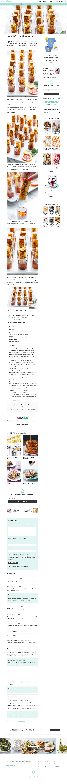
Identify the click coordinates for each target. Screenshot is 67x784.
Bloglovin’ (39, 768)
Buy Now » (51, 196)
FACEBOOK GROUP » (52, 104)
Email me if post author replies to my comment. (19, 566)
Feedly (58, 98)
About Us (46, 760)
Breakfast (18, 424)
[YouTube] (57, 101)
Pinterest (39, 763)
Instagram (39, 761)
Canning (55, 764)
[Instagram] (51, 101)
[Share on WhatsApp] (25, 418)
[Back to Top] (33, 772)
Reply (19, 623)
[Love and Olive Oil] (7, 1)
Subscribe (61, 1)
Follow (56, 1)
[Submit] (59, 112)
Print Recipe (12, 322)
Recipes (34, 1)
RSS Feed (49, 98)
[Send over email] (27, 418)
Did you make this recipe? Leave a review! (17, 538)
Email (9, 548)
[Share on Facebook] (20, 418)
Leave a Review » (21, 721)
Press (46, 768)
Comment (10, 526)
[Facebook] (46, 101)
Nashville (55, 763)
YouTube (39, 764)
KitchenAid (20, 43)
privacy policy (10, 559)
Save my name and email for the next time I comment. (22, 557)
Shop (48, 1)
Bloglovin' (54, 98)
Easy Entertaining (24, 424)
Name (9, 543)
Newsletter (39, 760)
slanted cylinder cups (16, 221)
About (44, 1)
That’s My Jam (47, 763)
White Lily (27, 43)
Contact (46, 761)
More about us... (52, 77)
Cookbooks (39, 1)
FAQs (45, 766)
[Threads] (54, 101)
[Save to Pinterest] (18, 418)
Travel (51, 1)
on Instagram (33, 409)
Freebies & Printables (57, 766)
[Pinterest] (48, 101)
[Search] (65, 1)
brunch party (15, 99)
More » (48, 171)
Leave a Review (21, 322)
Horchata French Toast (24, 280)
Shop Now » (51, 62)
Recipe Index (56, 760)
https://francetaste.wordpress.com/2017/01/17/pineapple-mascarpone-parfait (22, 708)
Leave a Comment (12, 409)
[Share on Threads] (22, 418)
